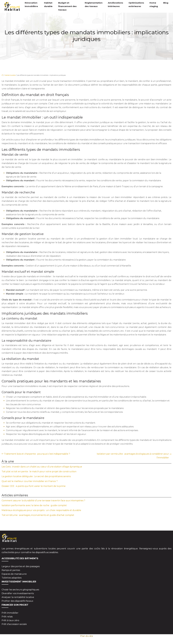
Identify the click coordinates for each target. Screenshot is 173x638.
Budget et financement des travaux (67, 6)
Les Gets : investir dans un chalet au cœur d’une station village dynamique (42, 466)
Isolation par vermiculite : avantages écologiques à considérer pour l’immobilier (133, 456)
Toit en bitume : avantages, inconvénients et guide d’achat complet (38, 515)
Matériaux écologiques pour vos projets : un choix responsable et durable (41, 510)
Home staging (153, 4)
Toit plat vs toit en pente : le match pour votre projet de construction (39, 471)
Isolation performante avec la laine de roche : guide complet (34, 505)
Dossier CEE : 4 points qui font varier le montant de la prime (34, 486)
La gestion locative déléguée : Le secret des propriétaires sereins (36, 476)
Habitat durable (48, 4)
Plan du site (86, 636)
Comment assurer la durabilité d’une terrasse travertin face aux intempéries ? (43, 500)
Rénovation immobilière (31, 4)
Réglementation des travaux (93, 4)
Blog (165, 2)
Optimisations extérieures (136, 4)
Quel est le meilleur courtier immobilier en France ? (30, 481)
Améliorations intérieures (115, 4)
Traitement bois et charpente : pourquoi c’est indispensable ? (37, 454)
